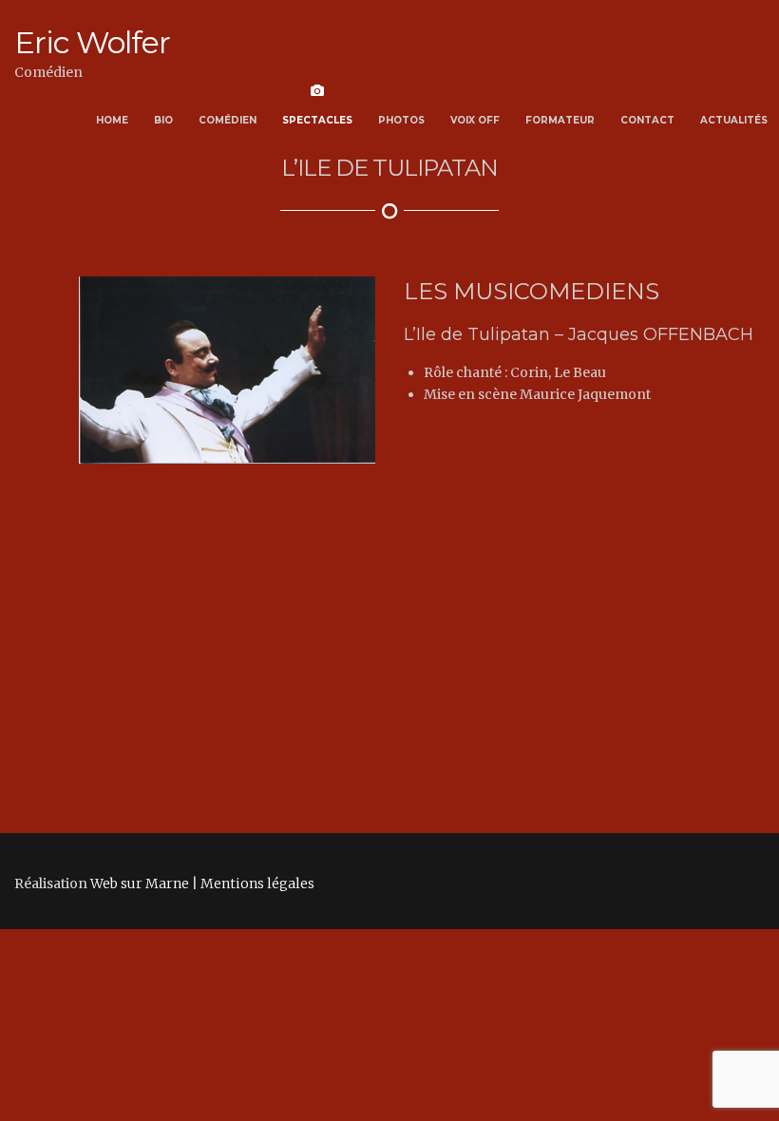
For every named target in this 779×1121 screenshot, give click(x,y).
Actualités (734, 120)
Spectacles (317, 120)
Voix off (475, 120)
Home (112, 120)
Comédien (227, 120)
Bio (163, 120)
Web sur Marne (139, 744)
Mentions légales (257, 744)
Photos (401, 120)
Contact (647, 120)
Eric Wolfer (92, 42)
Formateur (560, 120)
